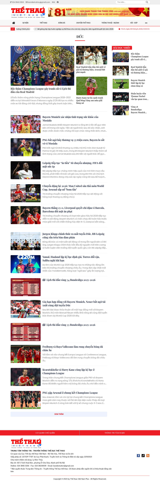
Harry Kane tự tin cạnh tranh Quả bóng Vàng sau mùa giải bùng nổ (89, 100)
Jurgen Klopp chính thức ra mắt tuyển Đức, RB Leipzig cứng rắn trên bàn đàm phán (73, 235)
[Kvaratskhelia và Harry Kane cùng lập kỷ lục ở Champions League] (26, 377)
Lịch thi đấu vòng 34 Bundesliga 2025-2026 (70, 280)
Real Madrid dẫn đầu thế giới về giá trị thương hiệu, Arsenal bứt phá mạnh (91, 70)
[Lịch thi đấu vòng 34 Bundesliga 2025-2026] (26, 287)
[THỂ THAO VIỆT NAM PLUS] (28, 12)
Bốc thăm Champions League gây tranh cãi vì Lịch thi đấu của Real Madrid (41, 90)
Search (147, 2)
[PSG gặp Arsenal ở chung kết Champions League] (26, 400)
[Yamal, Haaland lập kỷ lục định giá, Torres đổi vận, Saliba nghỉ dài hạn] (26, 264)
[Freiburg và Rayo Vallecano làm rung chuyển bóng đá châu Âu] (26, 354)
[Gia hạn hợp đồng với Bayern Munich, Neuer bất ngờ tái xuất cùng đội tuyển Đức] (26, 309)
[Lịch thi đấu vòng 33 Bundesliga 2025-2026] (26, 332)
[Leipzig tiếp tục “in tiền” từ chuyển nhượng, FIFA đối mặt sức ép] (26, 170)
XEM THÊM (59, 414)
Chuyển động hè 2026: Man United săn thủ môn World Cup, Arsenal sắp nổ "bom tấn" (73, 187)
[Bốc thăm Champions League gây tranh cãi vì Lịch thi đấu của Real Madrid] (42, 66)
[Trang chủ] (14, 23)
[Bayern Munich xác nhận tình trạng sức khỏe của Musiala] (26, 124)
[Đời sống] (98, 12)
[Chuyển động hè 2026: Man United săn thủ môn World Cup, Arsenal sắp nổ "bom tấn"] (26, 193)
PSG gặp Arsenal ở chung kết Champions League (70, 392)
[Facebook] (138, 455)
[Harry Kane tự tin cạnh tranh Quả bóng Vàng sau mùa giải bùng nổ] (91, 86)
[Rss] (147, 455)
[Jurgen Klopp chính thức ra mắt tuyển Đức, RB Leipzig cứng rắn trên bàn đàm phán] (26, 241)
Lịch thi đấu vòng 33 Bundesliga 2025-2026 (70, 324)
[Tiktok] (143, 455)
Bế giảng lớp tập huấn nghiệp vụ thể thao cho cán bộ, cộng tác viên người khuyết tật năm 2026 (59, 29)
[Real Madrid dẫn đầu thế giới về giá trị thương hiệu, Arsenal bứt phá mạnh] (91, 55)
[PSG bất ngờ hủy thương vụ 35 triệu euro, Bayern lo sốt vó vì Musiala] (26, 147)
